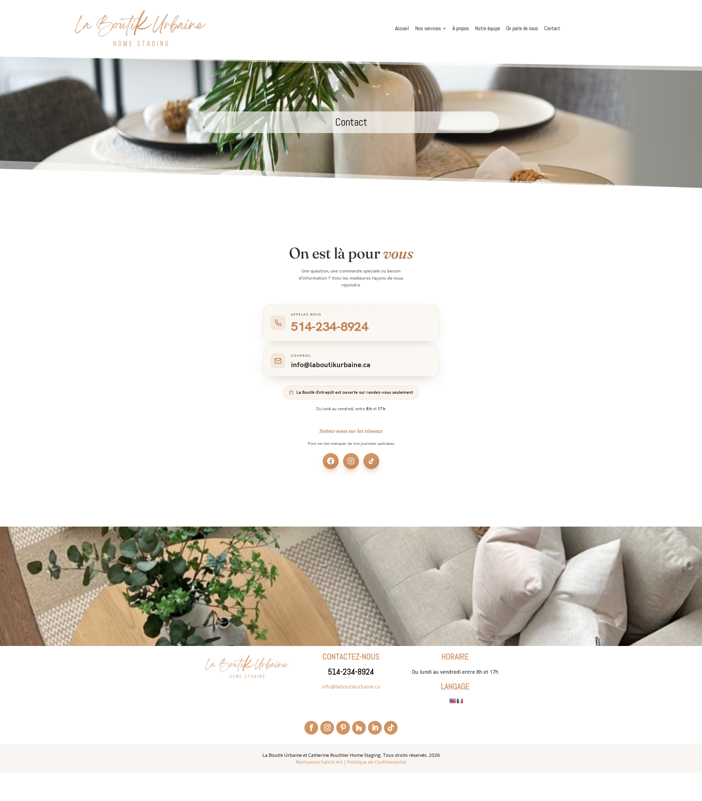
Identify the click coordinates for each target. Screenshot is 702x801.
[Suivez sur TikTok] (391, 728)
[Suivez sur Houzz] (359, 728)
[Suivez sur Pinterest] (343, 728)
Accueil (402, 29)
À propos (460, 29)
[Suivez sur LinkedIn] (375, 728)
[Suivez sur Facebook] (311, 728)
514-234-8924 (351, 672)
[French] (460, 701)
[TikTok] (371, 461)
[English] (452, 701)
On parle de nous (522, 29)
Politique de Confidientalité (376, 762)
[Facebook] (331, 461)
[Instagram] (351, 461)
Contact (552, 29)
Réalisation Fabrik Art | (321, 762)
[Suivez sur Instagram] (327, 728)
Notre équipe (487, 29)
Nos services (428, 29)
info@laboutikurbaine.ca (351, 686)
